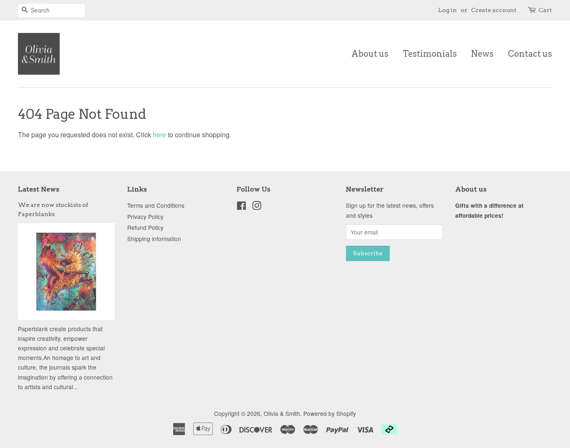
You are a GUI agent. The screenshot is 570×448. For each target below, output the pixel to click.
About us (369, 54)
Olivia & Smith (282, 413)
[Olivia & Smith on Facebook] (241, 207)
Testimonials (430, 54)
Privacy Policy (145, 216)
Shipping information (154, 238)
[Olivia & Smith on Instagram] (256, 207)
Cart (545, 10)
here (159, 134)
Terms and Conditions (155, 205)
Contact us (530, 54)
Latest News (38, 189)
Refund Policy (145, 227)
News (482, 54)
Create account (494, 10)
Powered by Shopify (329, 413)
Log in (447, 10)
